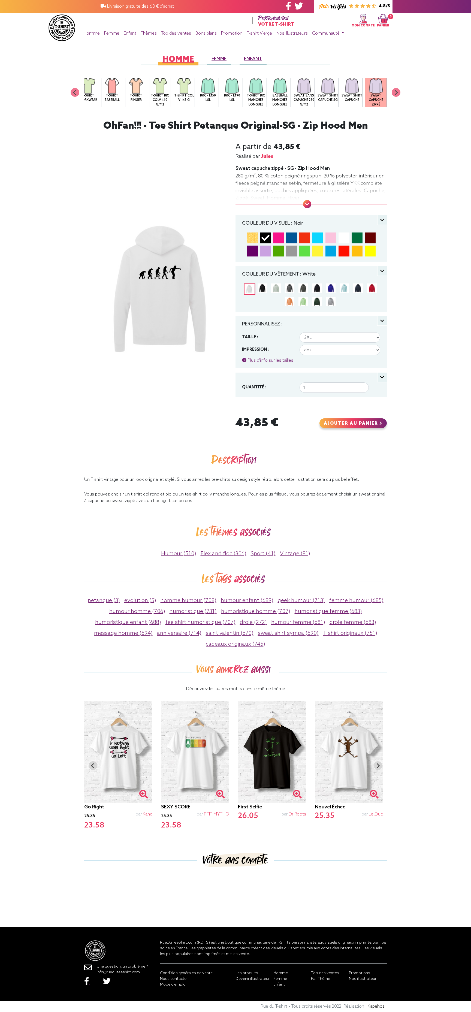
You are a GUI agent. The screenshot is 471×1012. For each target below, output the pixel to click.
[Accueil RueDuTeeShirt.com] (62, 26)
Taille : (250, 337)
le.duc (376, 814)
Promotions (359, 973)
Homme (91, 33)
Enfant (130, 33)
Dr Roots (297, 814)
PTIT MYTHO (216, 814)
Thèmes (149, 33)
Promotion (231, 33)
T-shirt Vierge (259, 33)
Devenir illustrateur (252, 979)
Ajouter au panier (351, 423)
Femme (111, 33)
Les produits (246, 973)
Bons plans (206, 33)
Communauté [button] (326, 33)
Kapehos (376, 1006)
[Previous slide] (75, 92)
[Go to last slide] (93, 765)
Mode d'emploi (173, 984)
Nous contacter (174, 979)
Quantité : (254, 387)
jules (267, 156)
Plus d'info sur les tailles (269, 360)
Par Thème (320, 979)
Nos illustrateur (362, 979)
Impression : (255, 349)
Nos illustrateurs (292, 33)
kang (147, 814)
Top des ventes (176, 33)
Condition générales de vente (186, 973)
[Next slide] (396, 92)
